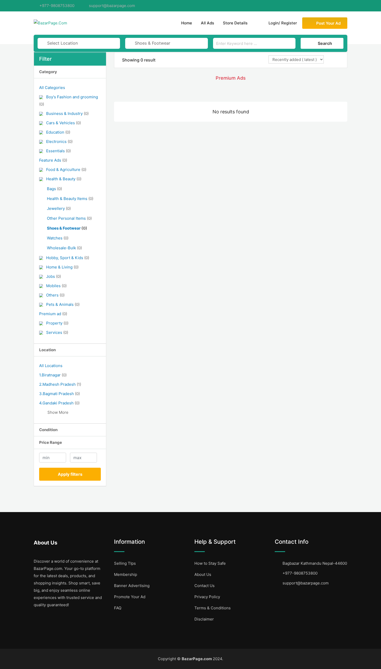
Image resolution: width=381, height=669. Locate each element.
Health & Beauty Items (70, 198)
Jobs (53, 276)
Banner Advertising (132, 585)
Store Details (235, 22)
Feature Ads (53, 160)
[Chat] (257, 23)
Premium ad (53, 313)
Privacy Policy (207, 596)
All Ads (207, 22)
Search (325, 43)
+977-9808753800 (56, 5)
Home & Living (62, 267)
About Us (202, 574)
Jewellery (59, 208)
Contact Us (204, 585)
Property (57, 323)
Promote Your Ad (129, 596)
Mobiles (56, 285)
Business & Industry (67, 113)
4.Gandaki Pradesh (59, 403)
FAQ (117, 607)
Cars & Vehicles (63, 122)
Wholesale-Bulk (64, 247)
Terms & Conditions (212, 607)
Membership (125, 574)
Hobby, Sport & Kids (67, 257)
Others (55, 295)
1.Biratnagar (53, 375)
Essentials (58, 150)
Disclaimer (204, 619)
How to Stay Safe (210, 563)
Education (58, 132)
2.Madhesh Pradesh (60, 384)
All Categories (52, 87)
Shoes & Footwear (67, 228)
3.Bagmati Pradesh (59, 393)
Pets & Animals (63, 304)
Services (57, 332)
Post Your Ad (328, 23)
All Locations (50, 365)
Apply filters (70, 474)
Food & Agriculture (66, 169)
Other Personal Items (69, 218)
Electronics (59, 141)
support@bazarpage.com (112, 5)
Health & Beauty (63, 178)
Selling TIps (125, 563)
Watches (57, 238)
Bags (54, 188)
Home (186, 22)
